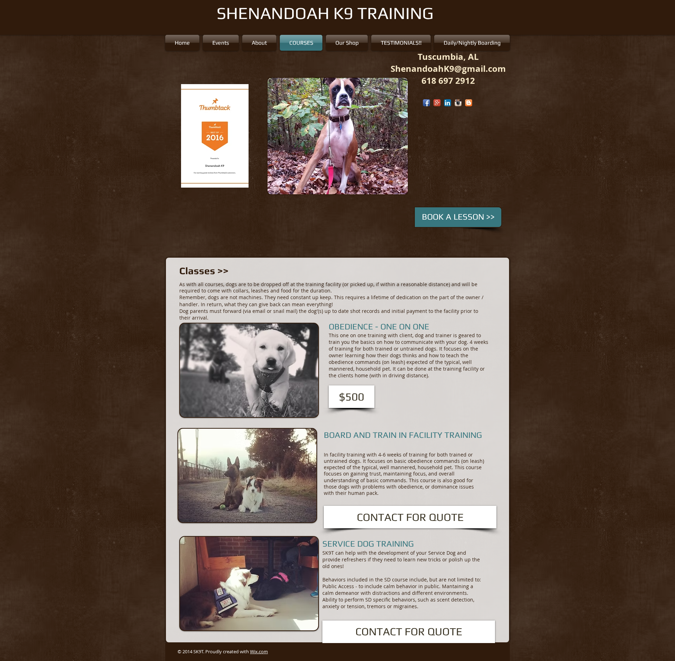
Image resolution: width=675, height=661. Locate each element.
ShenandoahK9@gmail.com (448, 69)
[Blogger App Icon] (468, 102)
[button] (344, 136)
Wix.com (259, 651)
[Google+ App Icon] (437, 102)
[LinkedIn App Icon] (447, 102)
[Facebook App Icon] (426, 102)
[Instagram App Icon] (458, 102)
